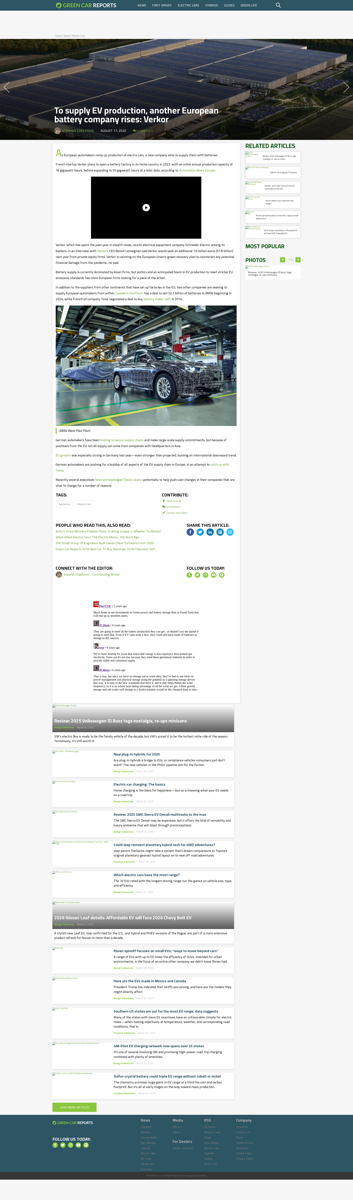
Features (146, 1169)
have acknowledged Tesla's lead (117, 480)
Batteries (64, 504)
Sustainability (149, 1137)
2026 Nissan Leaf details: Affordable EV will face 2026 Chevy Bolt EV (123, 916)
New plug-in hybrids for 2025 (137, 754)
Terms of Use (244, 1142)
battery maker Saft (157, 299)
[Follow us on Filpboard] (221, 575)
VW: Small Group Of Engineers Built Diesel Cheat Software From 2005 (105, 543)
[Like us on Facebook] (189, 575)
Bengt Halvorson (64, 727)
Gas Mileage (148, 1142)
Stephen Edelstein (78, 131)
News (142, 5)
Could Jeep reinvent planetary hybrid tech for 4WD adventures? (164, 845)
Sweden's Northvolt (129, 293)
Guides (229, 5)
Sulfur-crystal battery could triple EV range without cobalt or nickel (167, 1076)
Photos (177, 1126)
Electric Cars (188, 5)
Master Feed (212, 1132)
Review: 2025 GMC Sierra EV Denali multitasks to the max (160, 814)
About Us (242, 1126)
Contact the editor (177, 512)
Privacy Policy (244, 1158)
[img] (190, 532)
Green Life (249, 5)
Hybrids (211, 5)
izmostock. (202, 1175)
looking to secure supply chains (122, 440)
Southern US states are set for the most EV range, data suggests (166, 1011)
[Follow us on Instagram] (205, 575)
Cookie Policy (244, 1153)
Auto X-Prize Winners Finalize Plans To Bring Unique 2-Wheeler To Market (108, 531)
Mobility (146, 1132)
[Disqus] (146, 646)
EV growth (63, 455)
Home (58, 36)
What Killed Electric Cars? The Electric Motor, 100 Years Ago (97, 537)
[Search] (288, 5)
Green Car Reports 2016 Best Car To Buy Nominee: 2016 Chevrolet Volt (105, 549)
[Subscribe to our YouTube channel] (213, 575)
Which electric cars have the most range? (147, 875)
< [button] (283, 259)
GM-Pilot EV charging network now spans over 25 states (159, 1046)
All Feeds (209, 1126)
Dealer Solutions (183, 1148)
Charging (146, 1126)
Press (239, 1137)
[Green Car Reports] (86, 5)
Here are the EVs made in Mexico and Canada (150, 981)
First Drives (162, 5)
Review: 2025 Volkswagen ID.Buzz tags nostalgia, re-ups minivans (120, 719)
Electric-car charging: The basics (139, 784)
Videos (177, 1132)
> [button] (298, 259)
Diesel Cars (147, 1164)
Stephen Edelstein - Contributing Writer (92, 574)
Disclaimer (242, 1148)
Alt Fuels (146, 1158)
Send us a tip (173, 500)
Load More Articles (74, 1107)
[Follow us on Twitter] (197, 575)
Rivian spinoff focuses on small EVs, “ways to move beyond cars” (166, 951)
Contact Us (243, 1132)
